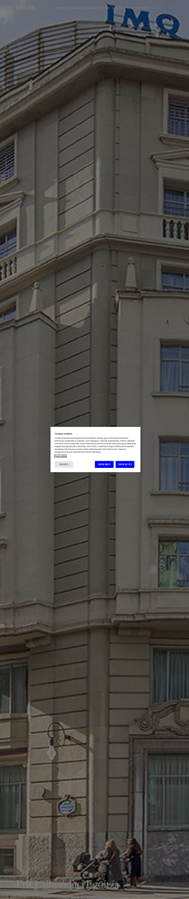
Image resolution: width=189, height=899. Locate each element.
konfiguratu (64, 464)
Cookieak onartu (104, 464)
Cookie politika (60, 456)
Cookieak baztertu (125, 464)
